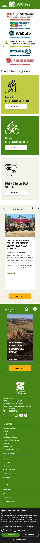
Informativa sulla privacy (8, 523)
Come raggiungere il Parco (11, 449)
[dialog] (20, 525)
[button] (20, 540)
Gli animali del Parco (9, 473)
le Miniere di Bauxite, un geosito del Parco (17, 347)
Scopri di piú (14, 107)
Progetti (5, 484)
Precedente (33, 208)
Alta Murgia (6, 462)
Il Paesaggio (6, 466)
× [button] (38, 509)
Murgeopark (6, 443)
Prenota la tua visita (9, 428)
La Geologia (6, 477)
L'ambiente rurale (8, 481)
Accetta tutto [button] (10, 535)
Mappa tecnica (7, 446)
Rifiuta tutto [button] (29, 535)
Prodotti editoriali (8, 501)
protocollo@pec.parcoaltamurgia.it (18, 406)
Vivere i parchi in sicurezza (11, 440)
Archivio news (7, 497)
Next (38, 208)
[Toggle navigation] (4, 5)
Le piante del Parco (9, 469)
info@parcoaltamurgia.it (17, 403)
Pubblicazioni (7, 458)
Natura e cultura (9, 453)
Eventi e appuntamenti (10, 437)
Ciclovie (5, 434)
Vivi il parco (7, 424)
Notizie (5, 494)
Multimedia (7, 489)
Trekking (5, 431)
